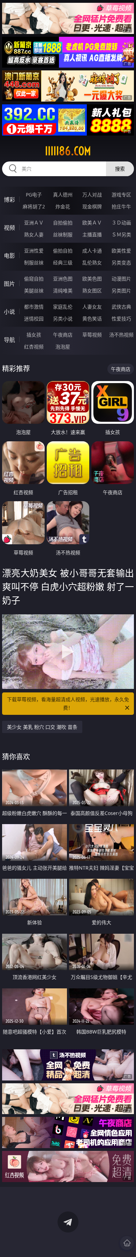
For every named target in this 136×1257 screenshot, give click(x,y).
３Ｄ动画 (121, 222)
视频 (9, 228)
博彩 (9, 199)
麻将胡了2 (34, 206)
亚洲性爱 (34, 250)
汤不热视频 (121, 334)
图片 (9, 284)
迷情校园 (34, 318)
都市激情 (34, 306)
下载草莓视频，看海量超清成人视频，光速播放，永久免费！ (68, 703)
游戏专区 (121, 194)
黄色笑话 (92, 318)
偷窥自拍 (34, 278)
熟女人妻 (34, 234)
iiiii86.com (68, 151)
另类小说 (63, 318)
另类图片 (121, 290)
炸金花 (62, 206)
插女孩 (34, 334)
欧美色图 (92, 278)
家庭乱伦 (63, 306)
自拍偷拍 (63, 222)
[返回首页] (127, 1243)
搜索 (120, 168)
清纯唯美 (63, 290)
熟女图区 (92, 290)
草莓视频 (92, 334)
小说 (9, 312)
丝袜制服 (63, 234)
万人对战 (92, 194)
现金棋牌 (92, 206)
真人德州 (63, 194)
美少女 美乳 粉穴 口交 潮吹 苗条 (42, 727)
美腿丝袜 (34, 290)
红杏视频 (34, 346)
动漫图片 (121, 278)
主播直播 (92, 234)
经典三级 (63, 262)
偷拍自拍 (63, 250)
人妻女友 (92, 306)
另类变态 (121, 262)
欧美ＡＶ (92, 222)
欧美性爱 (121, 250)
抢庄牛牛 (121, 206)
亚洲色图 (63, 278)
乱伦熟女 (92, 262)
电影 (9, 256)
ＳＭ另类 (121, 234)
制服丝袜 (34, 262)
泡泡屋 (62, 346)
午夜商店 (63, 334)
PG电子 (34, 194)
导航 (9, 340)
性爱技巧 (121, 318)
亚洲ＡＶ (34, 222)
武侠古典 (121, 306)
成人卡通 (92, 250)
